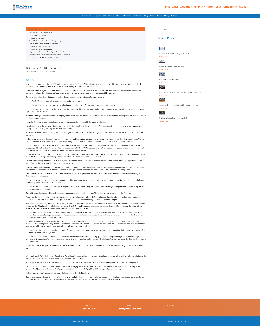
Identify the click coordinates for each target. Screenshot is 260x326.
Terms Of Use (182, 321)
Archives (198, 7)
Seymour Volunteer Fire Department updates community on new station (49, 54)
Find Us (210, 7)
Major (118, 16)
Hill (104, 16)
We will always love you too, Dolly (38, 35)
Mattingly (127, 16)
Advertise (185, 7)
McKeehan (138, 16)
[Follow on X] (172, 309)
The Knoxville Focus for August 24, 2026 (40, 49)
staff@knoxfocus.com (130, 308)
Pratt (152, 16)
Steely (166, 16)
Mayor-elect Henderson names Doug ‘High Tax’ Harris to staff (46, 52)
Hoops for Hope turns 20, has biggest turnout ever (43, 43)
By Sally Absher (32, 80)
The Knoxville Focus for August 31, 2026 (40, 32)
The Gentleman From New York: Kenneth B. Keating (43, 57)
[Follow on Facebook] (168, 309)
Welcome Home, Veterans (36, 38)
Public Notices (230, 7)
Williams (174, 16)
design (30, 71)
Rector (159, 16)
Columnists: (86, 16)
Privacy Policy (172, 321)
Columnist (53, 71)
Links (218, 7)
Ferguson (97, 16)
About (175, 7)
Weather (243, 7)
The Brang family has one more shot (39, 46)
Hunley (111, 16)
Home (167, 7)
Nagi (146, 16)
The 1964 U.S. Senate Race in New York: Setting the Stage (45, 41)
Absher (47, 71)
